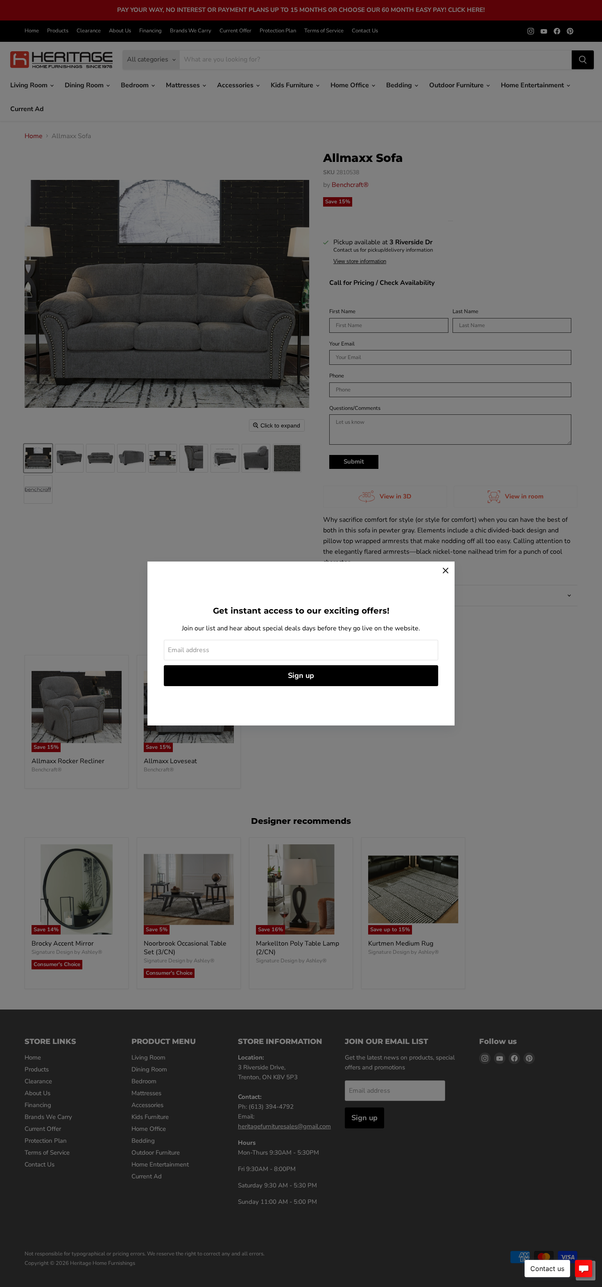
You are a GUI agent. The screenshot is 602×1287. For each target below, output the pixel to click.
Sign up (301, 675)
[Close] (446, 571)
